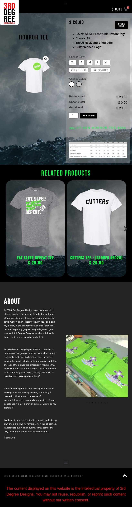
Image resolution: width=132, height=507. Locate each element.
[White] (71, 84)
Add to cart (88, 115)
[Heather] (78, 84)
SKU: (72, 128)
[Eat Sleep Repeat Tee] (35, 217)
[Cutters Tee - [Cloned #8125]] (96, 217)
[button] (65, 2)
